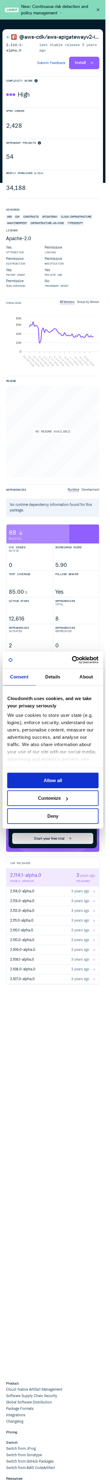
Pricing (11, 1432)
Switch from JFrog (21, 1448)
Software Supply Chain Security (31, 1396)
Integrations (15, 1415)
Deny (52, 816)
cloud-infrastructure (76, 216)
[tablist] (79, 302)
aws (9, 216)
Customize (49, 798)
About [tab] (86, 676)
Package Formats (20, 1409)
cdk (17, 216)
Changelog (14, 1421)
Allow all (53, 780)
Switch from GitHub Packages (30, 1461)
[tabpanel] (52, 342)
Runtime (73, 490)
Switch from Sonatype (24, 1455)
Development (90, 490)
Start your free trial (49, 838)
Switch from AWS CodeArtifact (30, 1468)
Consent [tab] (19, 676)
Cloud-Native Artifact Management (34, 1389)
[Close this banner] (98, 10)
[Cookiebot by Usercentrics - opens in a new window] (73, 660)
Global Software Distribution (29, 1402)
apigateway (49, 216)
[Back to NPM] (11, 37)
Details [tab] (52, 676)
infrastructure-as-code (47, 223)
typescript (75, 223)
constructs (30, 216)
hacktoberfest (17, 223)
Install (80, 62)
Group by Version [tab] (88, 302)
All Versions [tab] (67, 302)
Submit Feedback (51, 63)
